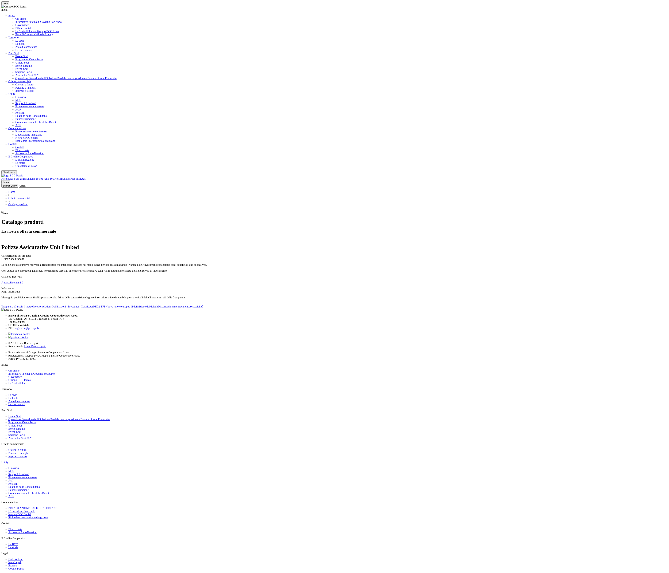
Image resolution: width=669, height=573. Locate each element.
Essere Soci (21, 56)
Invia (5, 3)
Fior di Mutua (78, 178)
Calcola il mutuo (24, 306)
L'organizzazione (24, 159)
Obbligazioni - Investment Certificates (72, 306)
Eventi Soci (21, 68)
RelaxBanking (62, 178)
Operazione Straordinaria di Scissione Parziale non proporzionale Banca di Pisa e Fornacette (66, 78)
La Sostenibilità (16, 383)
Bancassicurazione (25, 118)
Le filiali (20, 43)
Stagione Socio (23, 71)
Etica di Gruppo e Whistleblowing (34, 34)
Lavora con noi (23, 50)
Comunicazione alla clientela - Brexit (35, 122)
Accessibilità (196, 306)
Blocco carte (22, 150)
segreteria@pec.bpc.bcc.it (29, 328)
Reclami (19, 112)
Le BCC (13, 544)
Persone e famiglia (25, 87)
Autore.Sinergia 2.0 (12, 282)
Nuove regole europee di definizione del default (132, 306)
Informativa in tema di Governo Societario (38, 21)
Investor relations (42, 306)
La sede (19, 40)
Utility (11, 93)
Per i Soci (13, 53)
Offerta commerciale (19, 81)
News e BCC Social (26, 137)
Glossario (20, 97)
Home (11, 191)
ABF (18, 125)
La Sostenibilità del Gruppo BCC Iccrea (37, 31)
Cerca (6, 182)
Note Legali (14, 562)
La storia (20, 162)
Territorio (13, 37)
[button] (334, 9)
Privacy (12, 565)
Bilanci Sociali (23, 28)
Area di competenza (26, 46)
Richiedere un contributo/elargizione (35, 140)
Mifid (18, 100)
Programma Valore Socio (29, 59)
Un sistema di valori (26, 165)
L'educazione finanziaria (28, 134)
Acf (10, 480)
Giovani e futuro (24, 84)
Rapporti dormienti (25, 103)
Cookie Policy (16, 568)
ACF (18, 109)
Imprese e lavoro (24, 90)
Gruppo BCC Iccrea (19, 379)
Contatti (12, 144)
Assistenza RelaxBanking (29, 153)
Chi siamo (20, 18)
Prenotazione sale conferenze (31, 131)
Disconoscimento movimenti (173, 306)
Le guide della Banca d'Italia (31, 115)
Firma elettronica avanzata (29, 106)
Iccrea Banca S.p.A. (35, 346)
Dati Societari (15, 559)
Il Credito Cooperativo (20, 156)
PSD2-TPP (99, 306)
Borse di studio (23, 65)
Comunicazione (17, 128)
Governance (22, 24)
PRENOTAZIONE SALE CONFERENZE (32, 508)
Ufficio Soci (22, 62)
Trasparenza (8, 306)
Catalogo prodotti (18, 204)
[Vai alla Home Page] (12, 175)
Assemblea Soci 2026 (27, 75)
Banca (11, 15)
